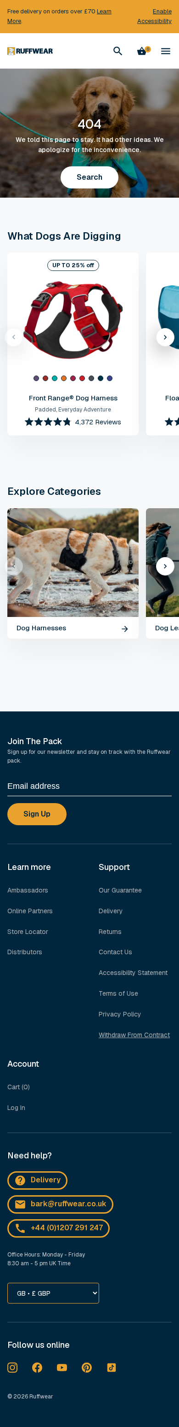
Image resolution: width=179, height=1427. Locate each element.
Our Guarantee (120, 890)
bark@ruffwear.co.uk (68, 1204)
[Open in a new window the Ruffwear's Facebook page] (37, 1367)
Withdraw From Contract (134, 1035)
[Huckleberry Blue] (109, 378)
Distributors (24, 952)
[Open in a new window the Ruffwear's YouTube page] (62, 1367)
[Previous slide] (14, 337)
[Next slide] (165, 337)
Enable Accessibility (154, 16)
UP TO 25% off (73, 265)
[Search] (118, 51)
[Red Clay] (45, 378)
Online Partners (30, 911)
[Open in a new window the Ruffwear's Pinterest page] (87, 1367)
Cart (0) (18, 1087)
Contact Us (115, 952)
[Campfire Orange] (64, 378)
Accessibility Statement (133, 973)
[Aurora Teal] (54, 378)
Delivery (111, 911)
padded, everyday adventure (73, 409)
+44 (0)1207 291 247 (67, 1228)
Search (89, 177)
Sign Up (36, 814)
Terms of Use (118, 993)
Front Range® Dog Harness (73, 397)
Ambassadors (27, 890)
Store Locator (27, 932)
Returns (110, 932)
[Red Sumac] (82, 378)
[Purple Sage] (36, 378)
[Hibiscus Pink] (73, 378)
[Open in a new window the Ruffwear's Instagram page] (12, 1367)
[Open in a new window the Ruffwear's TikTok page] (111, 1367)
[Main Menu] (166, 51)
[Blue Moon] (100, 378)
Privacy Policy (120, 1014)
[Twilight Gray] (91, 378)
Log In (16, 1108)
